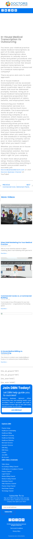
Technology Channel (7, 491)
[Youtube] (6, 10)
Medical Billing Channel (8, 476)
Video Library (5, 464)
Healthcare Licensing (8, 435)
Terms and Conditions (16, 528)
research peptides (23, 396)
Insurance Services (7, 445)
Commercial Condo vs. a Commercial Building (16, 297)
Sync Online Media (20, 536)
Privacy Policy (16, 531)
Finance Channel (6, 471)
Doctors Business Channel (11, 172)
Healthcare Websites (8, 440)
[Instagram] (9, 10)
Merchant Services (7, 442)
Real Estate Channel (8, 488)
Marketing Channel (7, 481)
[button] (31, 10)
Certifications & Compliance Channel (12, 469)
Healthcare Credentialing (9, 430)
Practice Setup (6, 428)
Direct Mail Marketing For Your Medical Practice (16, 243)
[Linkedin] (16, 10)
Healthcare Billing (7, 433)
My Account (5, 457)
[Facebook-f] (2, 10)
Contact (4, 452)
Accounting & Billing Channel (10, 466)
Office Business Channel (9, 483)
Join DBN (4, 455)
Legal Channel (6, 474)
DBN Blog (4, 447)
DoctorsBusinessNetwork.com (12, 170)
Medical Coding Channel (9, 478)
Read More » (4, 253)
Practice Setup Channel (8, 486)
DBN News (5, 450)
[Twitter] (12, 10)
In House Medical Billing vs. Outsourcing (12, 352)
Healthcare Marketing (8, 438)
